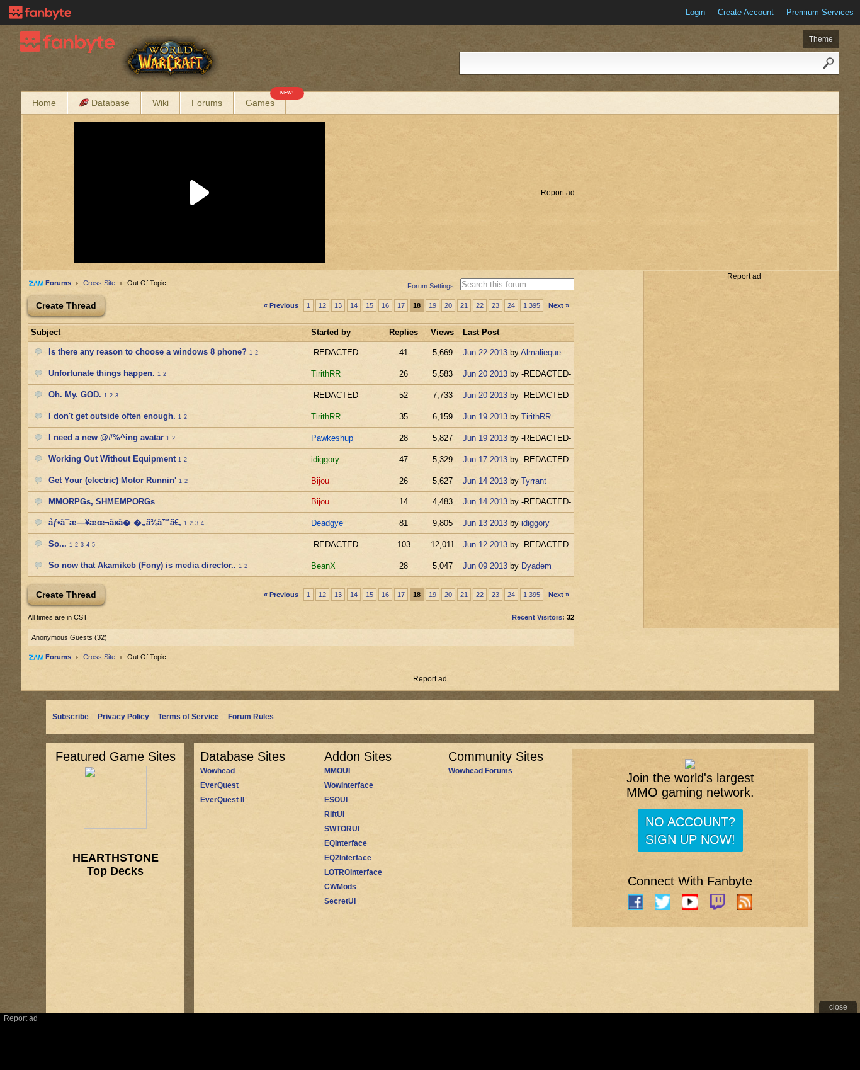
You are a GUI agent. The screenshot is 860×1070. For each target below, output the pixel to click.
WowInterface (348, 785)
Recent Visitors (537, 617)
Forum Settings (430, 286)
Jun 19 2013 (485, 416)
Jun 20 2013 (485, 373)
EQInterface (345, 843)
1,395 (531, 305)
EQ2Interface (347, 857)
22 (480, 305)
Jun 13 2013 (485, 523)
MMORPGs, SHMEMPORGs (101, 501)
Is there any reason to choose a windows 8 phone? (147, 351)
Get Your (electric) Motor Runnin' (112, 480)
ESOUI (336, 799)
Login (695, 12)
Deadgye (327, 523)
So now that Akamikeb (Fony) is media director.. (142, 565)
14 (354, 305)
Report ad (558, 192)
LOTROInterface (353, 872)
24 (511, 305)
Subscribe (70, 716)
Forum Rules (251, 716)
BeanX (323, 566)
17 (401, 305)
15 (369, 305)
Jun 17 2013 (485, 459)
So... (57, 544)
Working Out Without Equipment (112, 459)
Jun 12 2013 (485, 544)
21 (464, 305)
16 (385, 305)
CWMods (340, 886)
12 (322, 305)
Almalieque (541, 352)
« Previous (281, 305)
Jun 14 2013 (485, 481)
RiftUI (334, 814)
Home (44, 103)
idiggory (325, 459)
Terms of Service (188, 716)
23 (495, 305)
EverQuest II (222, 799)
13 (338, 305)
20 (448, 305)
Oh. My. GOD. (74, 394)
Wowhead (217, 770)
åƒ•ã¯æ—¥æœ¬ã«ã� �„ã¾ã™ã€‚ (114, 522)
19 (432, 305)
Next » (558, 305)
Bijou (320, 481)
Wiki (160, 103)
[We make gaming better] (40, 12)
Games (266, 100)
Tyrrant (533, 481)
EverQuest (219, 785)
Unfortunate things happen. (101, 373)
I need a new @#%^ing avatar (106, 437)
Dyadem (536, 566)
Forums (206, 103)
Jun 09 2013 (485, 566)
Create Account (746, 12)
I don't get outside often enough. (112, 416)
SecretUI (340, 901)
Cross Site (99, 283)
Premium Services (820, 12)
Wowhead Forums (480, 770)
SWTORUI (341, 828)
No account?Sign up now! (690, 830)
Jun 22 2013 (485, 352)
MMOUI (337, 770)
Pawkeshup (332, 438)
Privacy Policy (123, 716)
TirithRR (326, 373)
